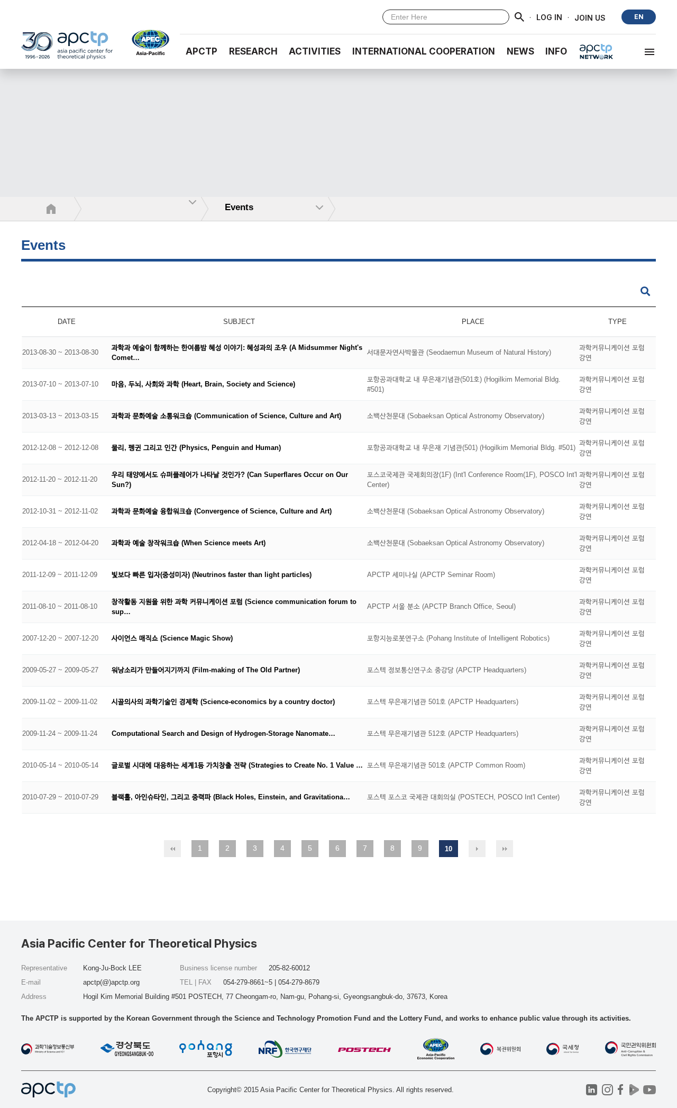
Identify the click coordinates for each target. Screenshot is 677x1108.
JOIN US (590, 17)
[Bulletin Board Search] (645, 292)
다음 (477, 848)
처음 (172, 848)
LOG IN (549, 17)
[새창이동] (146, 42)
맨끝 (504, 848)
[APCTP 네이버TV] (634, 1089)
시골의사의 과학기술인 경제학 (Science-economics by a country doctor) (223, 702)
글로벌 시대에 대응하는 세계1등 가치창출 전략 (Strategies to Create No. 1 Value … (237, 766)
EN (639, 17)
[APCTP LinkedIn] (591, 1089)
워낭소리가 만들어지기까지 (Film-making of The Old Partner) (206, 670)
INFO (556, 51)
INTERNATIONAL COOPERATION (423, 51)
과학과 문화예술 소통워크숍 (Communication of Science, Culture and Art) (226, 416)
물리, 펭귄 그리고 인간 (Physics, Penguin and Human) (196, 448)
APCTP (201, 51)
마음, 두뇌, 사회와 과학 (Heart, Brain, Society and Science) (203, 385)
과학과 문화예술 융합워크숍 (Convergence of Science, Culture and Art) (222, 512)
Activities (315, 51)
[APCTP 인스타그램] (607, 1089)
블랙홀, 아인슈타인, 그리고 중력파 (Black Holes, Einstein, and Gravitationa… (231, 797)
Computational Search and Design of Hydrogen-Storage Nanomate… (223, 734)
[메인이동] (67, 50)
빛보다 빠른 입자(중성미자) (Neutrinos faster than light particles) (212, 575)
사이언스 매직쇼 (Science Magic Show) (172, 639)
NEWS (520, 51)
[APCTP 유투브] (649, 1089)
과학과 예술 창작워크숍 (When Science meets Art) (189, 543)
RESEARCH (253, 51)
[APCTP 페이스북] (620, 1089)
